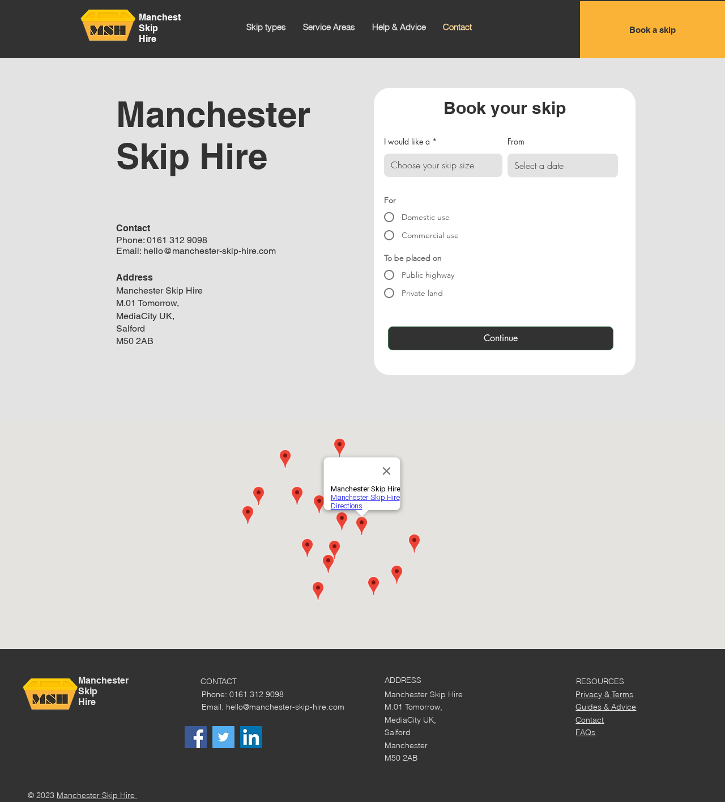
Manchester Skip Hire (97, 795)
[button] (266, 27)
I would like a (407, 142)
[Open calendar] (602, 165)
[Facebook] (196, 737)
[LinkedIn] (251, 737)
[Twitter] (223, 737)
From (516, 142)
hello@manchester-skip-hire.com (209, 250)
